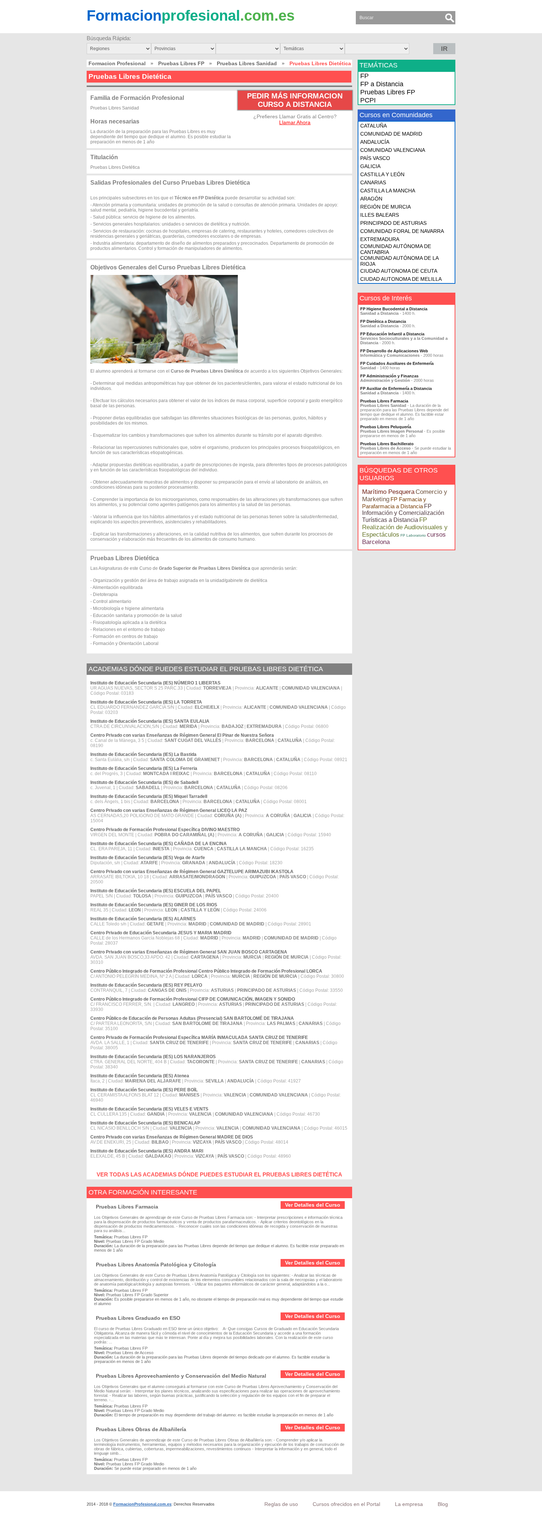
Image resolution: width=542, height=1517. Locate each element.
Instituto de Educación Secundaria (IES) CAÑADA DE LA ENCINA (158, 843)
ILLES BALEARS (379, 215)
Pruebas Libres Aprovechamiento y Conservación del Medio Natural (181, 1376)
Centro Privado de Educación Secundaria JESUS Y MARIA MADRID (161, 932)
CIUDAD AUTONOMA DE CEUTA (398, 271)
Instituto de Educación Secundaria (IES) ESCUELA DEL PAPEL (155, 890)
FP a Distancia (381, 84)
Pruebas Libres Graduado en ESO (138, 1318)
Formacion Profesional (117, 63)
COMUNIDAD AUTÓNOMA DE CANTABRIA (395, 249)
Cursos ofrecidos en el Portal (346, 1504)
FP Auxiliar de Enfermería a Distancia (396, 388)
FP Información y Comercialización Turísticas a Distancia (403, 513)
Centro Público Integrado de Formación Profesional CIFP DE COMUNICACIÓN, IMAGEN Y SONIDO (192, 999)
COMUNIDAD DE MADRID (391, 134)
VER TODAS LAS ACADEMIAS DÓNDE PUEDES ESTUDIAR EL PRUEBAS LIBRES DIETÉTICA (219, 1174)
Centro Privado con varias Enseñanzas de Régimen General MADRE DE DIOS (171, 1137)
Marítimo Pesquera (388, 491)
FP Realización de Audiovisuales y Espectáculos (405, 527)
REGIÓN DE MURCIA (385, 207)
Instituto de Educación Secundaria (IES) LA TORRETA (146, 702)
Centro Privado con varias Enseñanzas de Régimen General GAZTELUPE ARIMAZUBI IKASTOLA (191, 871)
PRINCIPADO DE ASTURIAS (393, 223)
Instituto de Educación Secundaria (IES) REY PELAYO (146, 985)
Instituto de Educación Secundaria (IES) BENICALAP (145, 1123)
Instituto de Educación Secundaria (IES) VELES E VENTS (149, 1109)
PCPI (368, 100)
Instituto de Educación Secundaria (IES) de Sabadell (144, 782)
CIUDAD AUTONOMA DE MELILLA (401, 279)
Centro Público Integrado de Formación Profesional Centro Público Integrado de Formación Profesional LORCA (206, 971)
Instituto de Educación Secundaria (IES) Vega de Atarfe (147, 857)
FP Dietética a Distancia (383, 321)
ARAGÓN (371, 199)
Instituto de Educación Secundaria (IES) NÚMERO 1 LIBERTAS (155, 683)
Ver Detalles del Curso (312, 1205)
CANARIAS (373, 182)
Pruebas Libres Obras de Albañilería (141, 1429)
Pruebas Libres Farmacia (127, 1207)
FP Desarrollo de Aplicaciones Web (394, 351)
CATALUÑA (373, 126)
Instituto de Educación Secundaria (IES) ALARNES (143, 918)
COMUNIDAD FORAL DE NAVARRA (402, 231)
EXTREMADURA (379, 239)
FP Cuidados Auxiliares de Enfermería (397, 363)
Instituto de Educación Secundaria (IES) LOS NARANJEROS (153, 1056)
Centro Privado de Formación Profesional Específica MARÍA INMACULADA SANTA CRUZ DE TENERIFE (199, 1037)
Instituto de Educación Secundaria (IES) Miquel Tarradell (148, 796)
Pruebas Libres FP (181, 63)
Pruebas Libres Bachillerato (387, 444)
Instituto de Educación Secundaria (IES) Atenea (139, 1075)
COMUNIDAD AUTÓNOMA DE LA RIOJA (399, 261)
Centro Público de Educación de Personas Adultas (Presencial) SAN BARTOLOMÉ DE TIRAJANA (192, 1018)
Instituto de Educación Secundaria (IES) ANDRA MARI (146, 1151)
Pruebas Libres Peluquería (385, 427)
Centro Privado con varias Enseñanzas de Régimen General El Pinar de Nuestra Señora (182, 735)
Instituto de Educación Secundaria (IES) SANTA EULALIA (149, 721)
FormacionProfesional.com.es (142, 1504)
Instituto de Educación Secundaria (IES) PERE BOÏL (144, 1089)
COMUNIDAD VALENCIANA (392, 150)
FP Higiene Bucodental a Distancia (393, 309)
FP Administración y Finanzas (389, 376)
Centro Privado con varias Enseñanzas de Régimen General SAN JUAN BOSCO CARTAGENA (188, 952)
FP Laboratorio (413, 535)
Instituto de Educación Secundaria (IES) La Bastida (143, 754)
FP (364, 76)
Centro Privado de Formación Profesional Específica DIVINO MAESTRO (165, 829)
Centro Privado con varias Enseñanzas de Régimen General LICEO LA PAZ (168, 810)
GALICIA (370, 166)
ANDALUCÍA (374, 142)
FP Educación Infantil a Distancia (392, 334)
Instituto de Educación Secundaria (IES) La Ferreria (143, 768)
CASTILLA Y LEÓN (382, 174)
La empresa (409, 1504)
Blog (443, 1504)
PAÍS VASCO (375, 158)
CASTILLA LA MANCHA (387, 190)
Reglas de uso (281, 1504)
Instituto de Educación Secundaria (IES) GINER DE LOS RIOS (153, 904)
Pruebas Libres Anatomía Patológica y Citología (156, 1264)
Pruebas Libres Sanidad (247, 63)
